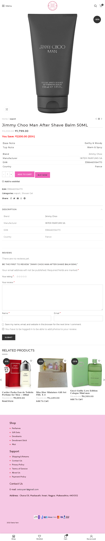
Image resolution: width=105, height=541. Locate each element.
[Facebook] (11, 198)
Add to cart (25, 174)
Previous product (96, 118)
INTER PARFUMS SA (91, 158)
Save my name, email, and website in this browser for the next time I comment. (43, 324)
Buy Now (42, 175)
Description (9, 209)
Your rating (8, 276)
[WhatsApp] (21, 198)
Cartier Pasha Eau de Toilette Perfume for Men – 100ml (17, 393)
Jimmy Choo (95, 154)
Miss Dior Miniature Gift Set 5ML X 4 (51, 393)
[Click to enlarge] (7, 109)
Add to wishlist (12, 181)
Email (57, 313)
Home (5, 119)
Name (6, 313)
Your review (8, 282)
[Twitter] (14, 198)
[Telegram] (24, 198)
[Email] (18, 198)
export (13, 119)
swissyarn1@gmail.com (28, 489)
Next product (101, 118)
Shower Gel (27, 193)
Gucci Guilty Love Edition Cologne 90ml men (84, 391)
